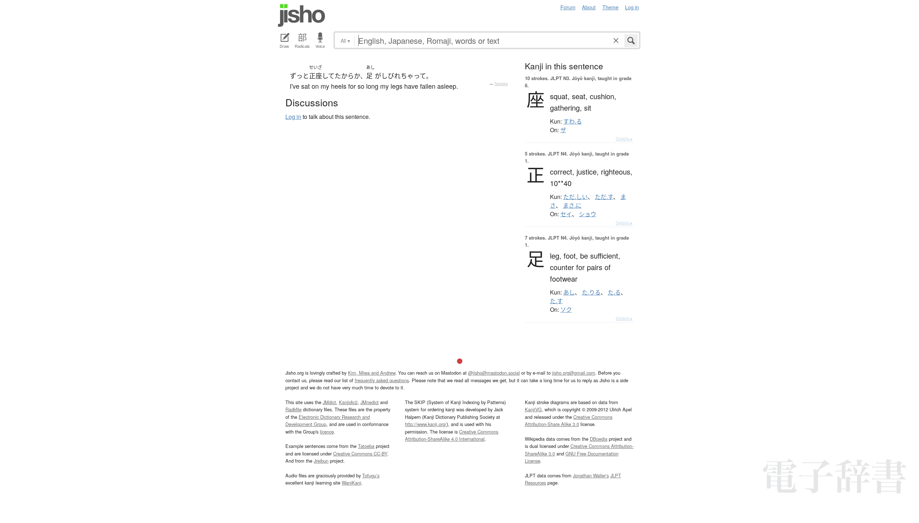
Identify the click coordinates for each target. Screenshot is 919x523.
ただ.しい (575, 197)
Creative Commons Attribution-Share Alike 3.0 (568, 420)
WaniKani (351, 482)
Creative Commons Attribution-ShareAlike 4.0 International (451, 435)
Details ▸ (624, 138)
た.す (556, 301)
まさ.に (572, 205)
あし (569, 292)
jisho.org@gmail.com (573, 372)
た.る (614, 292)
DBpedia (598, 438)
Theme (610, 7)
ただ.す (604, 197)
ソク (566, 310)
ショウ (587, 214)
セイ (566, 214)
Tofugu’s (370, 475)
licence (327, 431)
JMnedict (369, 402)
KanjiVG (533, 409)
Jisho (301, 15)
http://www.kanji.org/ (426, 424)
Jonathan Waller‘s (591, 475)
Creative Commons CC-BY (360, 453)
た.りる (591, 292)
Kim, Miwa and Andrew (371, 372)
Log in (632, 7)
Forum (567, 7)
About (589, 7)
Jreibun (321, 460)
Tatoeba (501, 83)
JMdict (329, 402)
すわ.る (572, 121)
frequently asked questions (382, 380)
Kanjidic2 (348, 402)
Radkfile (293, 409)
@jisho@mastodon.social (494, 372)
